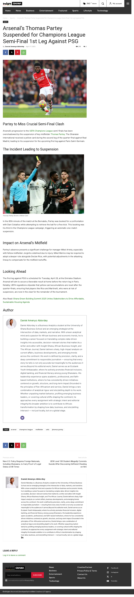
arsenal (13, 429)
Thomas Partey (58, 134)
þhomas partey (57, 429)
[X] (11, 52)
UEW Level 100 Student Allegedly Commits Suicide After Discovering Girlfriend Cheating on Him (68, 464)
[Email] (22, 418)
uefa (47, 429)
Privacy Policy (29, 580)
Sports (12, 18)
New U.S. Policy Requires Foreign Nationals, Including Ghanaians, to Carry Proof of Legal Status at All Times (22, 464)
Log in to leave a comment (14, 555)
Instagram (114, 572)
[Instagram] (108, 572)
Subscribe (37, 575)
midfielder (39, 429)
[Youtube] (108, 581)
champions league (26, 429)
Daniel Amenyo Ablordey (14, 46)
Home (5, 18)
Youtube (114, 581)
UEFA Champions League (41, 131)
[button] (102, 3)
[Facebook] (5, 52)
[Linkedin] (23, 538)
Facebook (114, 568)
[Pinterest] (17, 52)
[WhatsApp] (23, 52)
